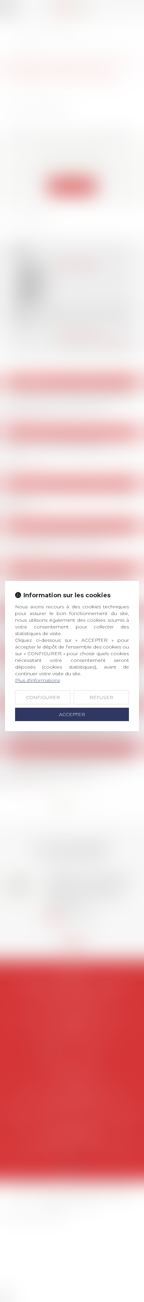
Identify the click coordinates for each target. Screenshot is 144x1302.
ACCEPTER (72, 714)
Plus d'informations (37, 680)
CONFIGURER (43, 697)
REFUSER (101, 697)
